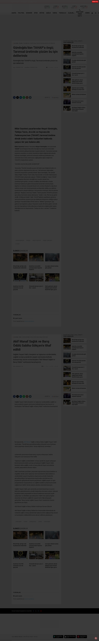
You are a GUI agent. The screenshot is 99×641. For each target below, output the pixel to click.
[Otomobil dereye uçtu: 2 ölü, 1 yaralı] (36, 278)
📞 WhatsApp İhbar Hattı (79, 13)
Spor (36, 13)
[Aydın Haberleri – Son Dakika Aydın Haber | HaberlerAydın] (20, 10)
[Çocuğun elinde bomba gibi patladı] (52, 258)
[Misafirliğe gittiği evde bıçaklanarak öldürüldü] (20, 258)
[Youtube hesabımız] (84, 1)
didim (40, 521)
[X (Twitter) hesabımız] (80, 1)
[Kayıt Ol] (92, 13)
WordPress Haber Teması (30, 636)
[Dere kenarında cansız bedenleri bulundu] (67, 104)
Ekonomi (29, 13)
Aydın (26, 521)
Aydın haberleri (20, 240)
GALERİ (16, 1)
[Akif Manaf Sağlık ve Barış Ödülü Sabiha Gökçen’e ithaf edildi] (67, 110)
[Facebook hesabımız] (33, 611)
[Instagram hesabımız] (82, 1)
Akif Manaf (27, 442)
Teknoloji (62, 13)
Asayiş (14, 13)
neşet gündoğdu (48, 240)
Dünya (55, 13)
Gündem (51, 67)
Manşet (56, 67)
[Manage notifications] (96, 638)
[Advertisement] (49, 27)
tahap (17, 243)
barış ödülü (33, 521)
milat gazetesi (37, 240)
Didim (47, 366)
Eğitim (42, 13)
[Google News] (55, 97)
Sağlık (48, 13)
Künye (87, 13)
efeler (28, 240)
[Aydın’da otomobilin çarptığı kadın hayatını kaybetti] (36, 258)
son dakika (47, 521)
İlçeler (70, 13)
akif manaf (19, 521)
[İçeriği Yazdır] (30, 97)
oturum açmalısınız (29, 321)
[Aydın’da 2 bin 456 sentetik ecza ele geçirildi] (20, 278)
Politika (21, 13)
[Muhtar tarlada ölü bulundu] (67, 97)
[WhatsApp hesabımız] (86, 1)
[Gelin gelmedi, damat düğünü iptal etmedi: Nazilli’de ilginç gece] (52, 278)
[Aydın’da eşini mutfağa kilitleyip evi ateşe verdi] (67, 91)
